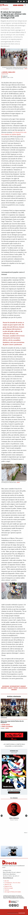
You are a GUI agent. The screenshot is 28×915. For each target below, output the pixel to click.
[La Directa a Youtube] (24, 1)
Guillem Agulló (23, 687)
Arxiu (26, 68)
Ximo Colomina (7, 726)
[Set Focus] (25, 5)
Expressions (4, 717)
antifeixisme (5, 686)
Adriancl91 (5, 74)
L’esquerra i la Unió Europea (13, 746)
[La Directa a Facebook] (18, 1)
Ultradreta (5, 9)
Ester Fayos (6, 724)
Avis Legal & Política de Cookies (12, 892)
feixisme (15, 687)
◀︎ (2, 815)
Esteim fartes (14, 820)
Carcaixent (4, 687)
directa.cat (4, 1)
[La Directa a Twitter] (21, 1)
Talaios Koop (16, 912)
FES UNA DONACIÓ (20, 5)
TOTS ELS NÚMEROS (14, 792)
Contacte (6, 890)
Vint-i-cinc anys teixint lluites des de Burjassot (12, 721)
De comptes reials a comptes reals (14, 744)
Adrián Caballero (8, 72)
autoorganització (15, 686)
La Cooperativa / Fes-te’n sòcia (12, 882)
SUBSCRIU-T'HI (15, 5)
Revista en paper (8, 888)
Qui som (6, 881)
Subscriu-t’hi (7, 884)
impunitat (14, 689)
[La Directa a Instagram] (26, 1)
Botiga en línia (8, 886)
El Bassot (10, 687)
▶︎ (26, 815)
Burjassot (23, 686)
